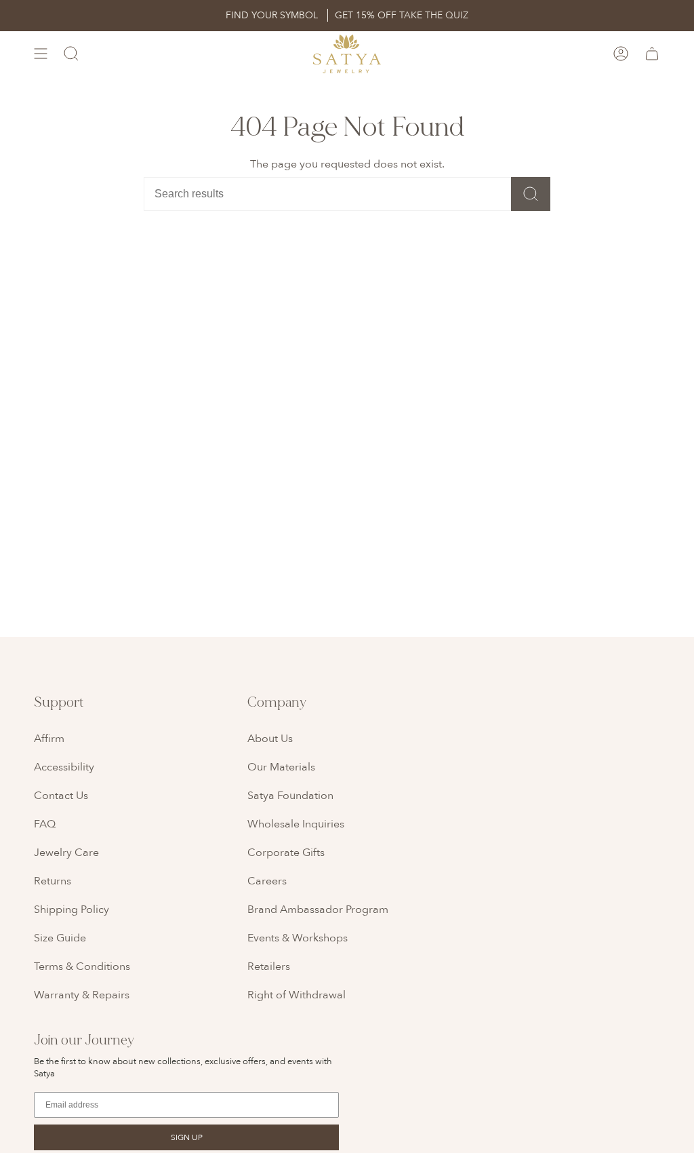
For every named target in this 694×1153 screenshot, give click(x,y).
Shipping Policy (71, 909)
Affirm (49, 738)
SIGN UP (187, 1137)
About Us (270, 738)
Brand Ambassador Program (317, 909)
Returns (52, 881)
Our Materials (281, 767)
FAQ (45, 824)
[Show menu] (40, 54)
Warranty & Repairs (81, 995)
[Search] (530, 194)
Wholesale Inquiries (295, 824)
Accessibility (64, 767)
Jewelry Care (66, 852)
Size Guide (60, 938)
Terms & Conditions (82, 966)
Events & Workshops (297, 938)
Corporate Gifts (286, 852)
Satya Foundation (290, 795)
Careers (267, 881)
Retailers (268, 966)
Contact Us (61, 795)
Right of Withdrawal (296, 995)
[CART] (652, 54)
